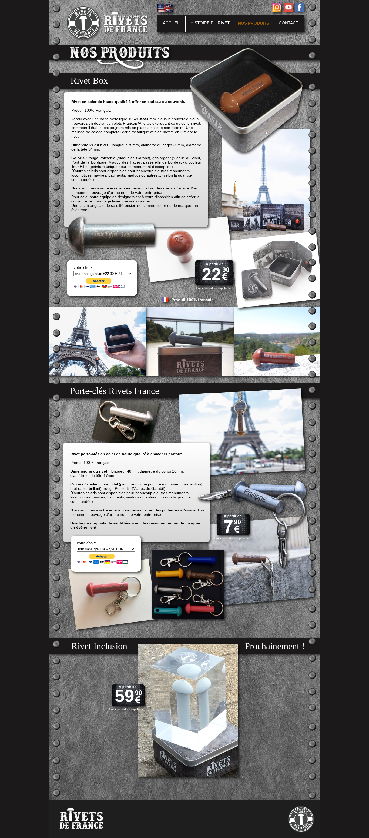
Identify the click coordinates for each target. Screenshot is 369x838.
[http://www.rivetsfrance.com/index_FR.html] (84, 39)
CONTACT (288, 23)
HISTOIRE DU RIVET (210, 23)
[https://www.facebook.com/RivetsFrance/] (299, 10)
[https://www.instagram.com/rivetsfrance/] (276, 10)
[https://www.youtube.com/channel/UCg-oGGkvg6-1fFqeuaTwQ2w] (288, 10)
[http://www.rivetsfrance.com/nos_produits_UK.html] (165, 11)
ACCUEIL (171, 23)
